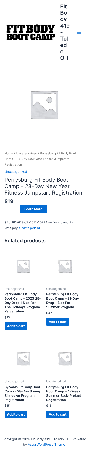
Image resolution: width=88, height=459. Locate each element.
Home (9, 153)
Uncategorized (26, 153)
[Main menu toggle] (78, 32)
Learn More (33, 209)
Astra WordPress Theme (46, 444)
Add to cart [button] (16, 326)
